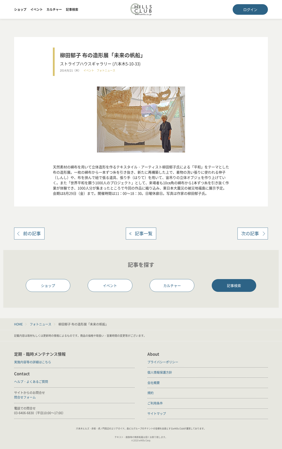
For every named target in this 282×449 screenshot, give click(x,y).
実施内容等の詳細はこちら (32, 362)
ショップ (20, 9)
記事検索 (72, 9)
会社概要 (153, 382)
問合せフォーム (25, 397)
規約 (150, 392)
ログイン (250, 9)
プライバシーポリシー (162, 362)
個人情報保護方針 (159, 372)
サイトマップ (156, 413)
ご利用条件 (155, 403)
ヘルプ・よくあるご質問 (31, 381)
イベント (36, 9)
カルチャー (54, 9)
